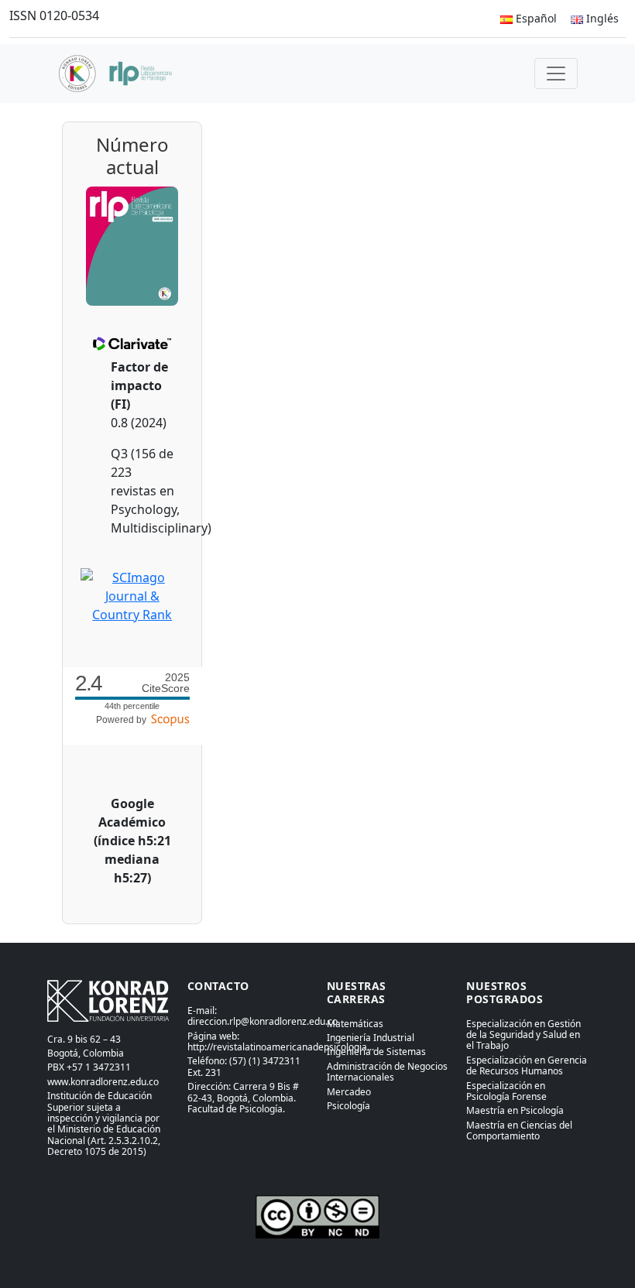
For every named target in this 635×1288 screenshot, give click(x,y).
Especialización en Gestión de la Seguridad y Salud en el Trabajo (523, 1035)
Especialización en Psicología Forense (506, 1091)
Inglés (601, 18)
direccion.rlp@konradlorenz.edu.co (262, 1021)
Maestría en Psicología (515, 1110)
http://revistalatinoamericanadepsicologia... (280, 1046)
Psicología (348, 1105)
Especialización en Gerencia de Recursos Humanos (526, 1065)
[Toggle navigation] (556, 73)
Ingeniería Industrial (370, 1037)
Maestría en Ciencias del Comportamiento (519, 1130)
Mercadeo (349, 1091)
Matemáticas (355, 1023)
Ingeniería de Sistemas (376, 1051)
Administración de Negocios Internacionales (387, 1072)
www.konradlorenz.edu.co (103, 1081)
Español (535, 18)
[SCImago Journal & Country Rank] (132, 594)
